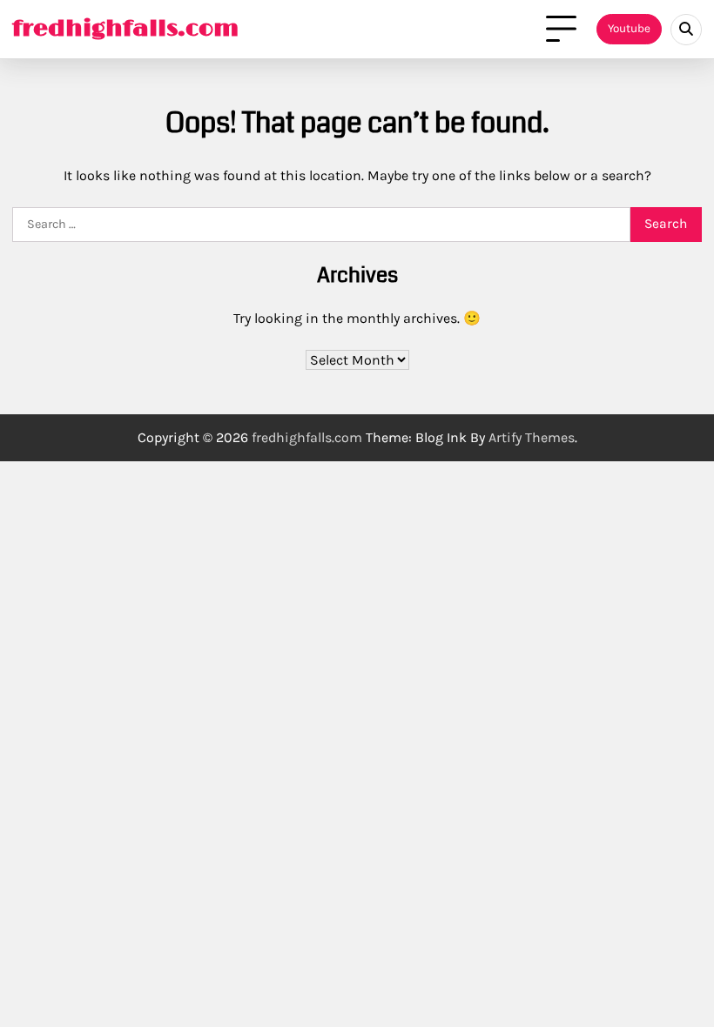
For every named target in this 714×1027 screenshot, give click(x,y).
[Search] (686, 29)
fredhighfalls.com (125, 29)
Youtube (629, 28)
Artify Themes (531, 437)
